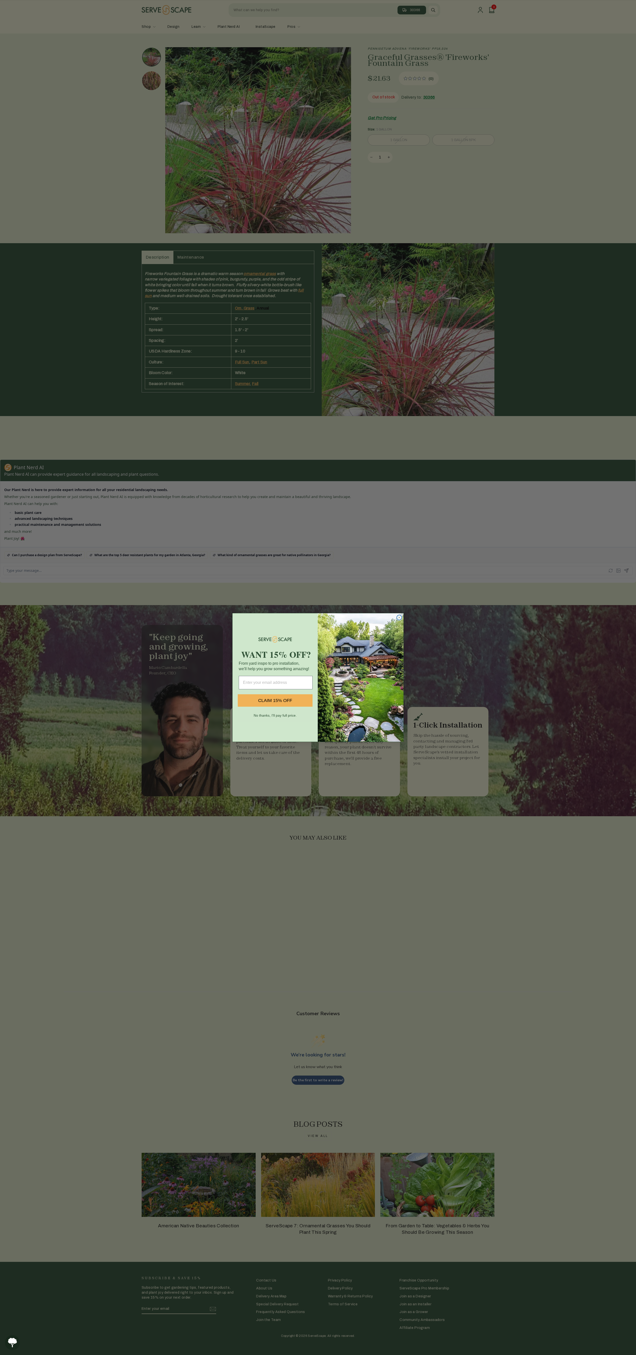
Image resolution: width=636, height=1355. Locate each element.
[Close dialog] (399, 617)
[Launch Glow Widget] (12, 1342)
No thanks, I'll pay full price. (275, 715)
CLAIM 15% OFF (275, 700)
